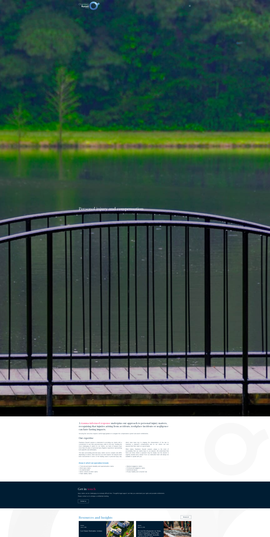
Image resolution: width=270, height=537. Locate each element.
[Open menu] (189, 5)
